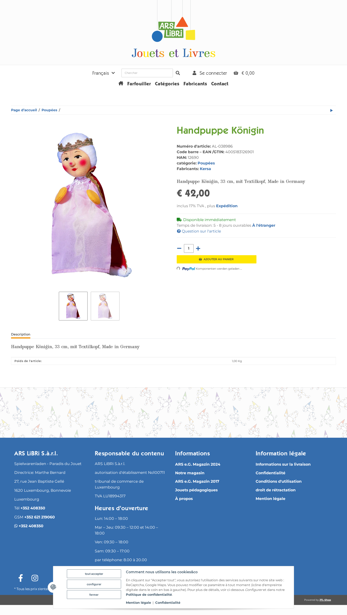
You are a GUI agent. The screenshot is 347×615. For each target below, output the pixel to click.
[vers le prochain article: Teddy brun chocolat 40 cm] (331, 110)
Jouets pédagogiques (196, 490)
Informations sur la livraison (283, 464)
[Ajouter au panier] (14, 123)
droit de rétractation (276, 490)
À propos (184, 498)
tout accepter (94, 573)
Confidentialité (270, 473)
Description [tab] (20, 334)
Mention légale (270, 498)
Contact (220, 84)
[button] (103, 73)
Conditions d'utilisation (279, 481)
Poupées (206, 163)
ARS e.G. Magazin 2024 (197, 464)
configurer (94, 584)
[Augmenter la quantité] (198, 248)
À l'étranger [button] (263, 225)
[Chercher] (178, 73)
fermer (94, 594)
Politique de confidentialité (149, 595)
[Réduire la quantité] (179, 248)
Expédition (227, 205)
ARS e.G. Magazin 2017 (197, 481)
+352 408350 (32, 508)
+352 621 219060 (39, 517)
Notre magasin (189, 473)
